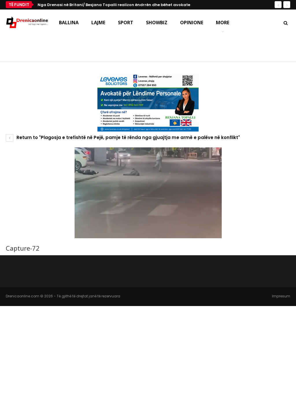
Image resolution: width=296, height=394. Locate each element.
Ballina (69, 22)
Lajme (98, 22)
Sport (125, 22)
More (222, 22)
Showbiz (156, 22)
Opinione (191, 22)
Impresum (281, 296)
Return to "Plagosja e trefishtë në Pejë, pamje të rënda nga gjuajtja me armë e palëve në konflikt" (127, 137)
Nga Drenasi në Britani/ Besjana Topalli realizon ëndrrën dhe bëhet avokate (114, 4)
